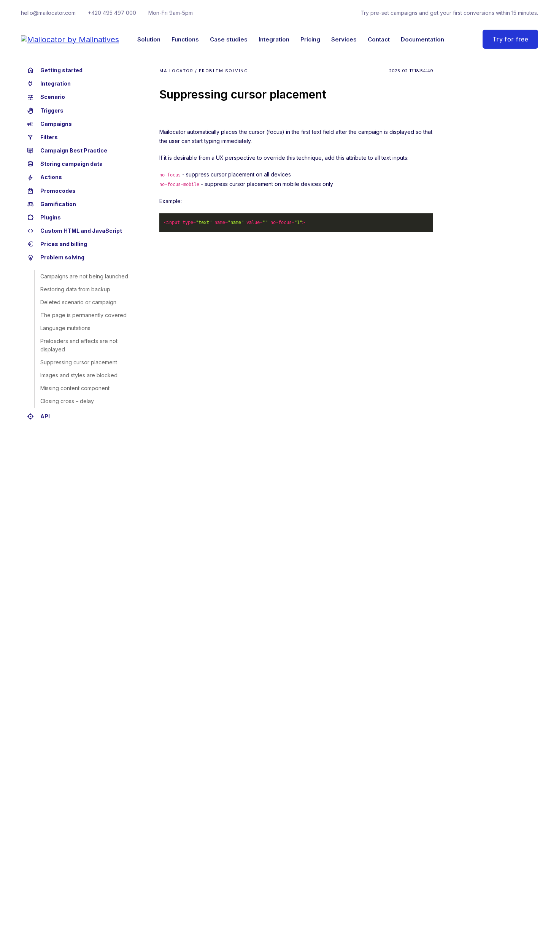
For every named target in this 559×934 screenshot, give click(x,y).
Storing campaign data (65, 164)
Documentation (422, 39)
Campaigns (49, 124)
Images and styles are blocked (79, 375)
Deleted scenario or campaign (78, 302)
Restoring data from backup (75, 289)
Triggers (45, 110)
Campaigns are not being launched (84, 276)
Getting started (55, 70)
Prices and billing (57, 244)
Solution (148, 39)
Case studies (229, 39)
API (38, 416)
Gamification (51, 204)
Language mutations (65, 328)
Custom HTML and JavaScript (74, 231)
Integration (274, 39)
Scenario (46, 97)
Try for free (510, 39)
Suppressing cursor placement (78, 362)
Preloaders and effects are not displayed (79, 345)
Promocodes (51, 191)
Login (459, 39)
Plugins (44, 217)
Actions (44, 177)
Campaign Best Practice (67, 150)
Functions (185, 39)
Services (344, 39)
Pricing (310, 39)
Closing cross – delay (67, 401)
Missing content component (75, 388)
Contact (379, 39)
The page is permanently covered (83, 315)
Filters (42, 137)
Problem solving (55, 258)
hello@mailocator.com (48, 13)
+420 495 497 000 (112, 13)
